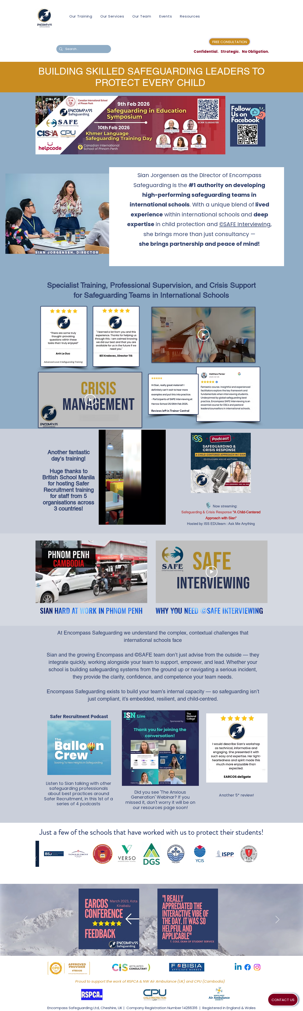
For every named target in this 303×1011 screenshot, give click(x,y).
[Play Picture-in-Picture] (151, 518)
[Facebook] (247, 967)
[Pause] (105, 518)
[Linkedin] (238, 967)
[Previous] (25, 920)
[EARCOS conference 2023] (149, 944)
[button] (141, 598)
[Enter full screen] (159, 518)
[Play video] (90, 400)
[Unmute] (113, 518)
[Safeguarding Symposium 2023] (154, 944)
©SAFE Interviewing (245, 224)
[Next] (277, 920)
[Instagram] (257, 967)
